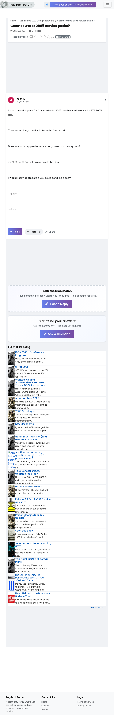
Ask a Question (59, 334)
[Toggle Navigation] (107, 5)
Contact (45, 705)
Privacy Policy (84, 705)
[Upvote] (28, 231)
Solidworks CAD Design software (37, 20)
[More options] (105, 100)
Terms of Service (85, 702)
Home (13, 20)
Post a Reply (59, 304)
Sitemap (45, 709)
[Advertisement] (57, 65)
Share (51, 232)
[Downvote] (39, 231)
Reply (16, 231)
